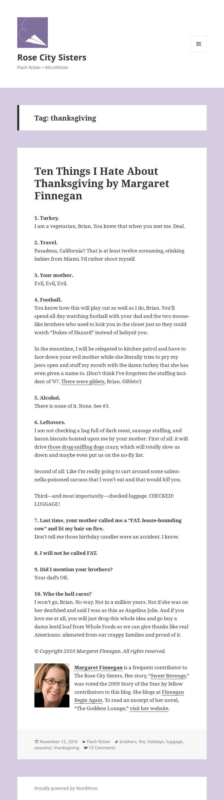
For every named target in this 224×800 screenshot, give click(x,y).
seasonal (43, 747)
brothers (128, 741)
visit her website (149, 708)
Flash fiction (98, 741)
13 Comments (102, 747)
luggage (174, 741)
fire (142, 741)
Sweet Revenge (168, 675)
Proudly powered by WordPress (65, 788)
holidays (156, 741)
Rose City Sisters (51, 57)
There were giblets (82, 381)
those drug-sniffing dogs (75, 446)
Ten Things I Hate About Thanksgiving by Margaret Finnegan (101, 183)
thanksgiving (66, 747)
